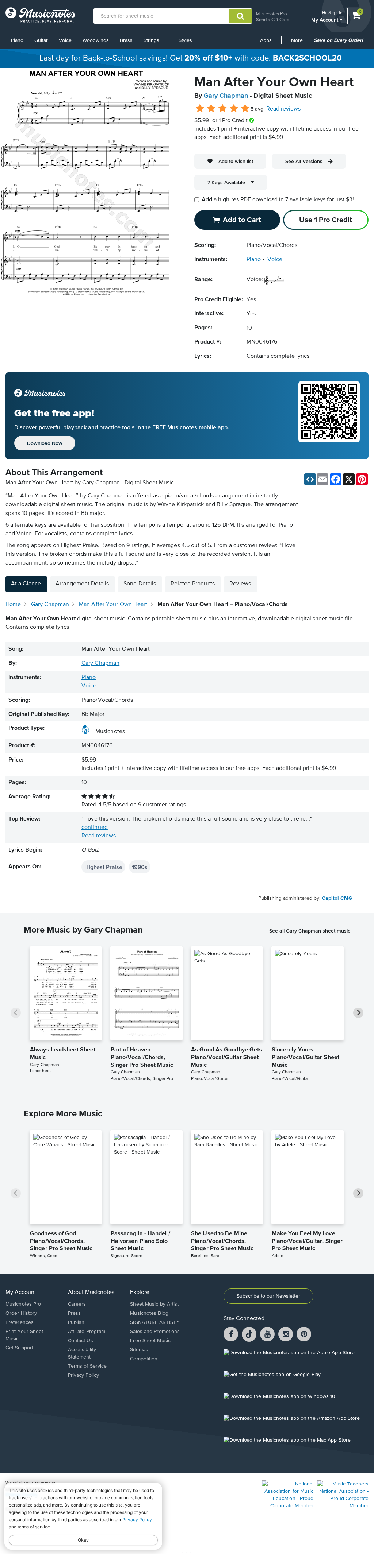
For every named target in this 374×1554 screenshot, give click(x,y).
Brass (126, 40)
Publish (76, 1322)
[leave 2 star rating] (211, 108)
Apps (266, 40)
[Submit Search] (240, 16)
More (299, 43)
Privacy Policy (83, 1375)
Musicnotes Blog (149, 1313)
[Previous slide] (16, 1013)
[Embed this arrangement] (310, 479)
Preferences (19, 1322)
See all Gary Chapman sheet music (309, 931)
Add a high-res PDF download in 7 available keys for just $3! (278, 200)
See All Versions (304, 161)
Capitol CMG (337, 898)
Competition (143, 1358)
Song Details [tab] (139, 584)
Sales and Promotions (155, 1331)
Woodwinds (96, 40)
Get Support (19, 1347)
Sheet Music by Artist (154, 1304)
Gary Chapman (226, 96)
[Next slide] (358, 1013)
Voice (65, 40)
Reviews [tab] (240, 584)
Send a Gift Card (272, 19)
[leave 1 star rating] (200, 108)
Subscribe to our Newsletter (268, 1296)
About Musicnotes (91, 1292)
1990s (140, 867)
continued (94, 827)
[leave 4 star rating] (234, 108)
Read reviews (283, 109)
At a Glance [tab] (26, 584)
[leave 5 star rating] (245, 108)
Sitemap (139, 1349)
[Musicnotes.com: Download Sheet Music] (40, 15)
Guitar (41, 40)
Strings (151, 40)
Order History (21, 1313)
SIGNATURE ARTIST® (154, 1322)
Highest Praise (103, 867)
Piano (17, 40)
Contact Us (80, 1340)
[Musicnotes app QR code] (329, 415)
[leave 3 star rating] (222, 108)
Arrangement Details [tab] (82, 584)
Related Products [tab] (193, 584)
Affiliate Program (87, 1331)
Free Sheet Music (150, 1340)
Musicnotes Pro (271, 13)
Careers (77, 1304)
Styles (185, 40)
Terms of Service (87, 1366)
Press (74, 1313)
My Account (325, 19)
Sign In (335, 12)
